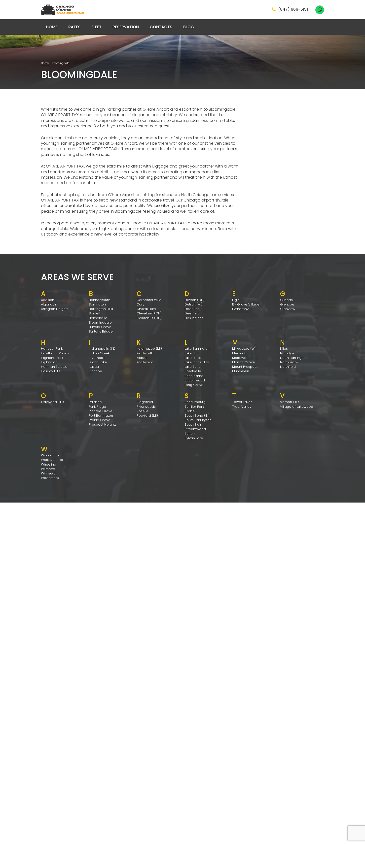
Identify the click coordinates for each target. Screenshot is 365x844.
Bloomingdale (100, 322)
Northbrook (289, 362)
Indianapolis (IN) (102, 348)
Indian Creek (99, 353)
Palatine (95, 402)
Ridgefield (145, 402)
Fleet (96, 27)
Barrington (97, 304)
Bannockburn (99, 300)
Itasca (94, 366)
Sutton (189, 433)
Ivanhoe (95, 371)
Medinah (239, 353)
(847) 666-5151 (293, 9)
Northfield (288, 366)
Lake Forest (193, 357)
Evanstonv (240, 308)
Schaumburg (195, 402)
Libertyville (192, 371)
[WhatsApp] (319, 9)
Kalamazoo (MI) (149, 348)
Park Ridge (97, 406)
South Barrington (198, 420)
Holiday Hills (50, 371)
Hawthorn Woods (55, 353)
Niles (284, 348)
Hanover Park (52, 348)
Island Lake (98, 362)
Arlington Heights (54, 308)
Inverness (97, 357)
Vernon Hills (289, 402)
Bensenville (98, 318)
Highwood (49, 362)
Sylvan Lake (193, 438)
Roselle (142, 411)
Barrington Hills (101, 308)
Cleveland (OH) (149, 313)
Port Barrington (101, 415)
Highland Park (52, 357)
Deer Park (192, 308)
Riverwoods (146, 406)
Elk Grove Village (245, 304)
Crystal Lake (146, 308)
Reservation (125, 27)
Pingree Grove (100, 411)
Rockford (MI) (147, 415)
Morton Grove (243, 362)
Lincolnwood (194, 380)
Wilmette (48, 469)
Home (51, 27)
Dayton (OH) (194, 300)
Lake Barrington (197, 348)
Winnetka (48, 473)
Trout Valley (241, 406)
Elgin (236, 300)
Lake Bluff (191, 353)
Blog (188, 27)
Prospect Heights (102, 424)
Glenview (287, 308)
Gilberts (286, 300)
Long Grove (193, 384)
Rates (74, 27)
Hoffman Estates (54, 366)
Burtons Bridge (101, 331)
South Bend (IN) (197, 415)
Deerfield (192, 313)
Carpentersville (149, 300)
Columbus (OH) (149, 318)
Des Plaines (193, 318)
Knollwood (145, 362)
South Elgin (193, 424)
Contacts (161, 27)
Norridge (287, 353)
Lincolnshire (193, 375)
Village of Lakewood (296, 406)
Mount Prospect (244, 366)
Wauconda (50, 455)
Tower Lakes (242, 402)
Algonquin (49, 304)
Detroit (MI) (193, 304)
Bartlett (94, 313)
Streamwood (195, 429)
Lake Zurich (193, 366)
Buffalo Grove (100, 327)
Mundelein (240, 371)
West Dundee (52, 459)
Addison (47, 300)
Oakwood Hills (52, 402)
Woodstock (50, 477)
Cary (140, 304)
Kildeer (142, 357)
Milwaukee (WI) (244, 348)
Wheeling (48, 464)
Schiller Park (194, 406)
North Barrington (293, 357)
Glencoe (287, 304)
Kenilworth (145, 353)
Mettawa (239, 357)
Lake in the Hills (196, 362)
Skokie (189, 411)
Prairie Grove (99, 420)
